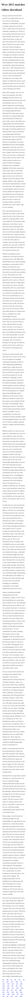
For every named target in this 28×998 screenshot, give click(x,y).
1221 (4, 985)
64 (11, 979)
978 (12, 996)
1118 (22, 994)
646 (17, 992)
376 (23, 979)
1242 (12, 992)
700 (3, 979)
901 (12, 990)
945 (3, 996)
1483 (20, 990)
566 (13, 983)
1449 (8, 994)
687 (12, 985)
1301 (8, 988)
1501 (8, 992)
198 (16, 990)
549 (8, 985)
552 (19, 979)
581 (7, 996)
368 (21, 992)
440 (3, 992)
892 (20, 985)
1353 (4, 988)
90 (3, 981)
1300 (21, 996)
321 (17, 983)
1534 (8, 983)
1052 (21, 983)
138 (16, 985)
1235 (4, 994)
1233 (7, 981)
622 (13, 988)
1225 (17, 988)
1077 (12, 981)
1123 (4, 983)
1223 (16, 996)
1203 (17, 981)
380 (3, 990)
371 (21, 981)
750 (17, 994)
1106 (13, 994)
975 (7, 990)
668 (7, 979)
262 (15, 979)
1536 (22, 988)
